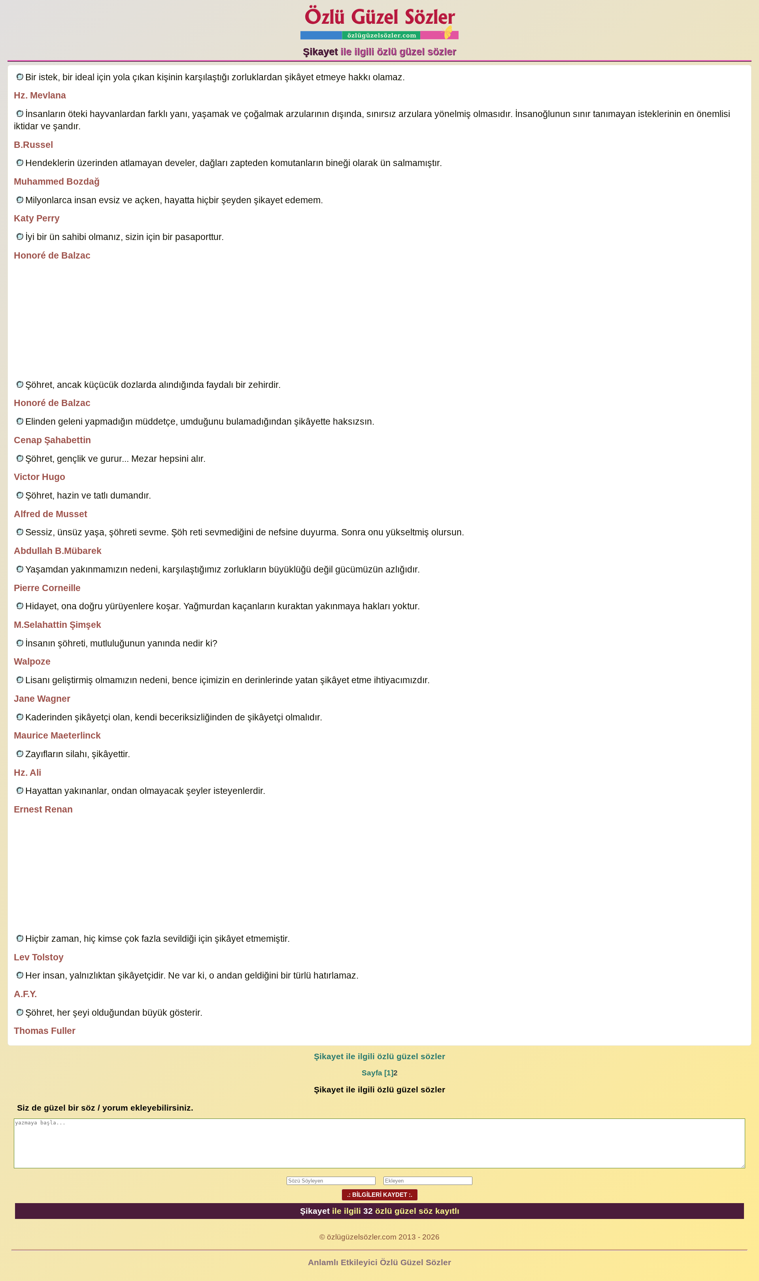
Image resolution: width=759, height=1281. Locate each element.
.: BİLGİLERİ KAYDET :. (379, 1194)
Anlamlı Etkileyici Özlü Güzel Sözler (379, 1262)
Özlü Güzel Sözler (379, 20)
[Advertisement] (379, 321)
